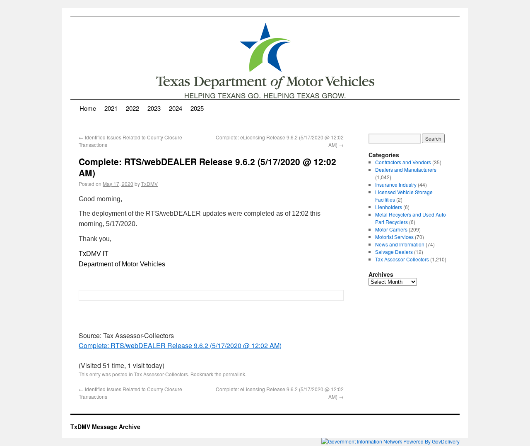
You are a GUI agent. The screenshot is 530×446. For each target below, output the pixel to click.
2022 (132, 108)
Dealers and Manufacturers (405, 169)
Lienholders (388, 206)
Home (88, 108)
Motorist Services (394, 236)
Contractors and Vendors (403, 162)
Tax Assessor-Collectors (161, 374)
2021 (111, 108)
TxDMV (149, 183)
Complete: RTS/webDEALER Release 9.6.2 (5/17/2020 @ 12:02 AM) (180, 345)
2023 (154, 108)
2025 (197, 108)
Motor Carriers (391, 229)
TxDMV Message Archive (105, 426)
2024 (175, 108)
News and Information (399, 244)
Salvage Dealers (394, 251)
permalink (234, 374)
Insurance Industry (396, 184)
